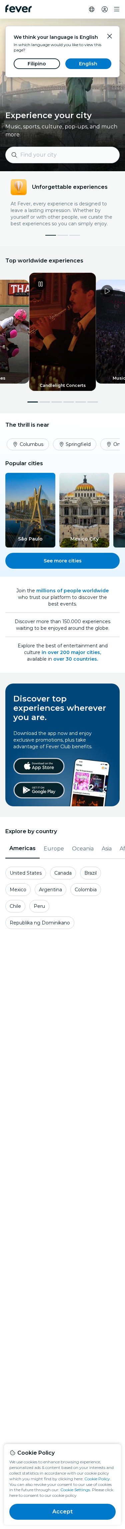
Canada (63, 873)
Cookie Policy (97, 1478)
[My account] (105, 9)
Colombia (86, 890)
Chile (15, 906)
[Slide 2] (74, 235)
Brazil (90, 873)
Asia (107, 848)
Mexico (18, 890)
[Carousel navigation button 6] (92, 401)
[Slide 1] (62, 235)
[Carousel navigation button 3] (56, 401)
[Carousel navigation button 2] (44, 401)
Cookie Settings (75, 1489)
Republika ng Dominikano (40, 923)
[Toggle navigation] (117, 9)
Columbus (31, 444)
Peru (39, 906)
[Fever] (18, 9)
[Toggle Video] (62, 332)
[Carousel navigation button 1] (32, 401)
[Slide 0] (50, 235)
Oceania (83, 848)
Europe (54, 848)
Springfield (78, 444)
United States (26, 873)
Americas (22, 848)
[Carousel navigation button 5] (80, 401)
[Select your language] (92, 9)
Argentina (50, 890)
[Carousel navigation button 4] (68, 401)
